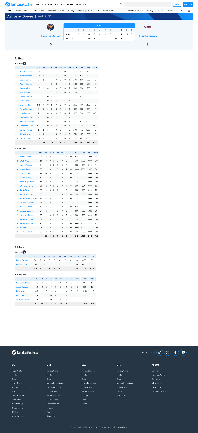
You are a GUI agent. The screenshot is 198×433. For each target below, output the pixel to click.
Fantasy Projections (54, 383)
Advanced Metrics (135, 11)
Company (156, 371)
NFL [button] (37, 5)
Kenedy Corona (26, 71)
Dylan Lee (20, 295)
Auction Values (167, 11)
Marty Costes (26, 84)
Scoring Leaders (88, 371)
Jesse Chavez (22, 287)
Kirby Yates (21, 291)
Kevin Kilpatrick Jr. (27, 219)
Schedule (50, 416)
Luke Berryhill (25, 113)
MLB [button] (44, 5)
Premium (188, 4)
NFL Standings (17, 404)
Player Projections (88, 383)
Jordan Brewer (26, 130)
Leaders (33, 11)
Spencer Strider (23, 283)
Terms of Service (159, 391)
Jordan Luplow (26, 211)
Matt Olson (25, 161)
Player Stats (16, 371)
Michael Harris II (27, 186)
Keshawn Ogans (27, 194)
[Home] (18, 4)
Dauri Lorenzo (26, 138)
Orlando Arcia (26, 215)
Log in (177, 4)
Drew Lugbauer (27, 182)
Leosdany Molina (27, 126)
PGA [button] (63, 5)
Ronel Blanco (21, 264)
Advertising (156, 383)
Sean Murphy (26, 177)
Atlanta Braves (147, 36)
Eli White (24, 228)
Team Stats (16, 400)
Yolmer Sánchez (27, 232)
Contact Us (156, 379)
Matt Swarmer (22, 299)
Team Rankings (18, 395)
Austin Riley (25, 169)
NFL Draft (15, 412)
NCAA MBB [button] (81, 5)
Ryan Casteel (26, 207)
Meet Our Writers (159, 375)
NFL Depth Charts (18, 387)
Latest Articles (17, 416)
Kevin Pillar (24, 190)
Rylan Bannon (26, 109)
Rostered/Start (109, 11)
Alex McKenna (26, 76)
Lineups (122, 11)
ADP (97, 11)
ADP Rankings (52, 400)
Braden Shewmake (28, 198)
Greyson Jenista (27, 223)
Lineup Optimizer (85, 11)
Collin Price (24, 101)
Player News (16, 383)
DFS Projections (152, 11)
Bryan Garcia (22, 260)
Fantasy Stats (21, 11)
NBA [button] (50, 5)
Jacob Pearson (26, 165)
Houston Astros (50, 36)
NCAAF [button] (70, 5)
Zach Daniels (25, 92)
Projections (52, 11)
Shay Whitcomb (27, 121)
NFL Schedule (17, 408)
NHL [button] (56, 5)
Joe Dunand (25, 173)
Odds (42, 11)
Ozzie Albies (25, 157)
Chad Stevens (26, 134)
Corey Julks (24, 88)
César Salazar (26, 96)
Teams (179, 11)
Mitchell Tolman (27, 202)
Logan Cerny (25, 80)
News (62, 11)
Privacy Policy (157, 387)
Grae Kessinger (26, 117)
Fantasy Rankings (53, 387)
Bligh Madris (25, 105)
